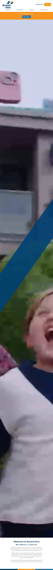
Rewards (32, 10)
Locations (7, 10)
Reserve (48, 4)
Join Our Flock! (44, 10)
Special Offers (19, 10)
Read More (26, 17)
